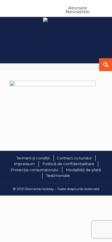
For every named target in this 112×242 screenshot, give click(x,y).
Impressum (24, 163)
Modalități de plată (83, 169)
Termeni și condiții (33, 158)
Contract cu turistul (74, 158)
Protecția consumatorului (34, 169)
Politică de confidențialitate (68, 163)
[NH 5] (52, 85)
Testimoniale (58, 175)
